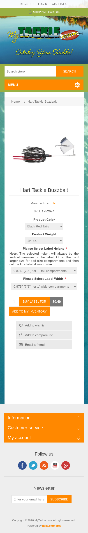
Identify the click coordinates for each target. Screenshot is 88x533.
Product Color (44, 220)
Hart (54, 203)
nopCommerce (51, 525)
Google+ (65, 465)
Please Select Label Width (43, 278)
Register (27, 4)
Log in (42, 4)
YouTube (55, 465)
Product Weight (44, 234)
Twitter (33, 465)
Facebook (22, 465)
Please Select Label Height (44, 248)
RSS (44, 465)
